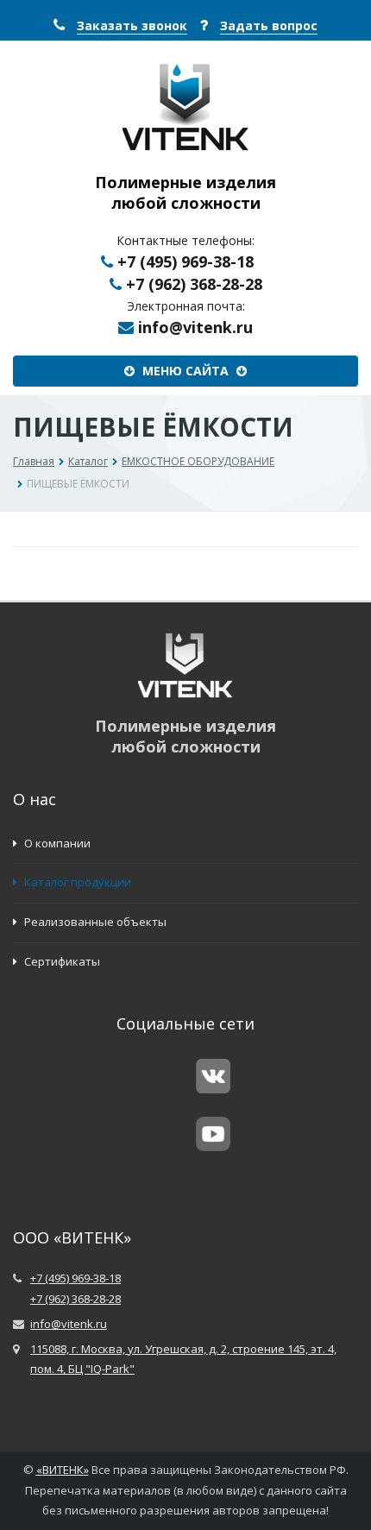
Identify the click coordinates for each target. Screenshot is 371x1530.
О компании (56, 843)
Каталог (88, 461)
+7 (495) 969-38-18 (185, 261)
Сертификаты (61, 961)
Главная (33, 461)
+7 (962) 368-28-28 (194, 284)
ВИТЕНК (63, 1469)
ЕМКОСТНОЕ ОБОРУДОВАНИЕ (198, 461)
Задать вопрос (269, 25)
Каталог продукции (76, 882)
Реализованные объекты (94, 921)
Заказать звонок (132, 25)
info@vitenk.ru (195, 327)
